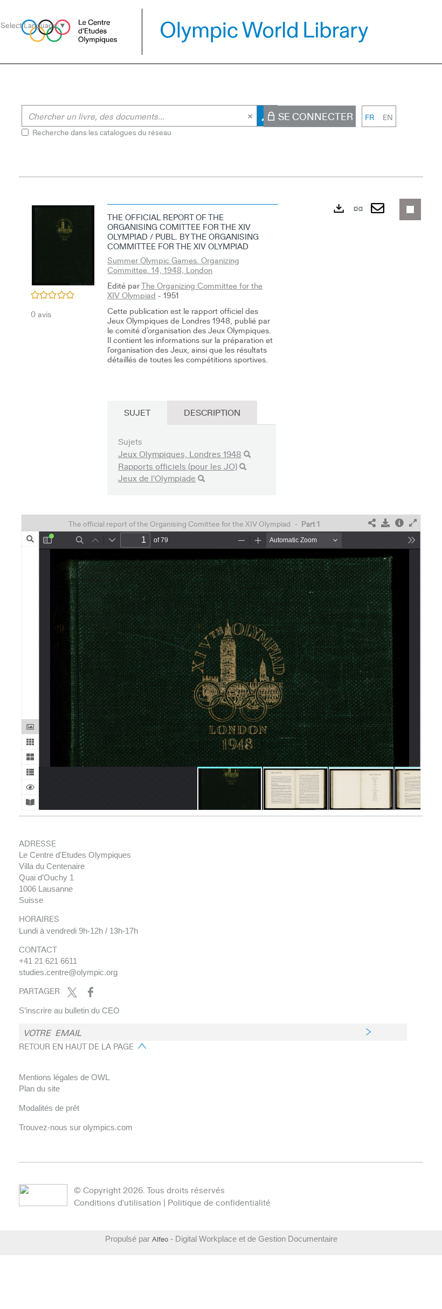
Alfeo (160, 1239)
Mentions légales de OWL (64, 1077)
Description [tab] (212, 412)
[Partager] (372, 523)
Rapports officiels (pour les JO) (177, 466)
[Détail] (399, 523)
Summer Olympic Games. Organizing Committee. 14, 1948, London (173, 265)
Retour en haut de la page (76, 1046)
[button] (63, 243)
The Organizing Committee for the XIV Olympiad (185, 290)
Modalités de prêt (49, 1107)
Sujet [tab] (137, 412)
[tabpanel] (221, 504)
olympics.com (108, 1127)
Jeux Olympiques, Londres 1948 (179, 453)
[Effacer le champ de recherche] (251, 116)
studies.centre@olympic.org (68, 972)
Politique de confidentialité (219, 1202)
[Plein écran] (413, 523)
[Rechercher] (247, 454)
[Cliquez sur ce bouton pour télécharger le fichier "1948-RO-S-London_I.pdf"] (385, 523)
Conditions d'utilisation (117, 1202)
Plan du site (39, 1088)
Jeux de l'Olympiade (157, 478)
